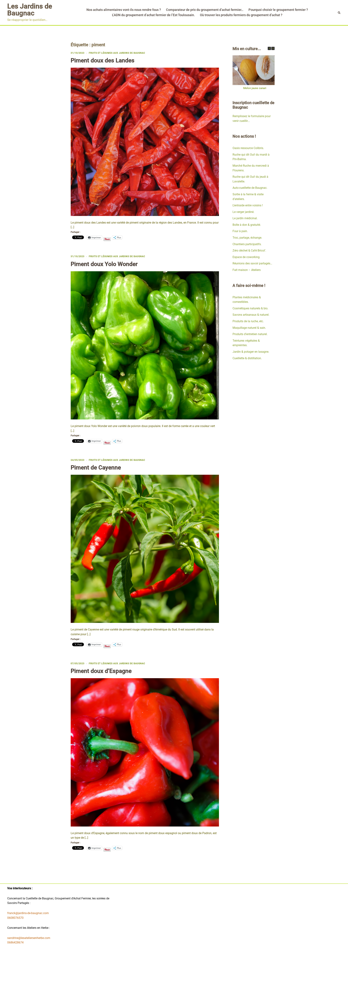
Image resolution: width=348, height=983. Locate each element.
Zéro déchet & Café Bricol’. (249, 250)
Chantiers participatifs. (247, 244)
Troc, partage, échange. (247, 237)
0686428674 (15, 942)
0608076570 (15, 918)
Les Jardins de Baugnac (29, 9)
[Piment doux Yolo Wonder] (145, 345)
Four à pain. (240, 231)
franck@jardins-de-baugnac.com (28, 913)
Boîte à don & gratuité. (247, 224)
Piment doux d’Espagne (101, 670)
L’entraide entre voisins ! (248, 205)
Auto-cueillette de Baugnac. (250, 187)
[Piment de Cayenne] (145, 548)
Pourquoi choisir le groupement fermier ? (278, 10)
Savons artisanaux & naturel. (251, 314)
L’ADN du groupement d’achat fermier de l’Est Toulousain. (153, 15)
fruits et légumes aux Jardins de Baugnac (117, 53)
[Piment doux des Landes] (145, 141)
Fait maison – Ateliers (247, 270)
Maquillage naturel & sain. (249, 327)
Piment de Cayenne (96, 467)
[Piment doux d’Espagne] (145, 752)
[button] (273, 48)
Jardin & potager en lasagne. (251, 351)
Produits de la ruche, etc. (248, 321)
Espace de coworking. (246, 257)
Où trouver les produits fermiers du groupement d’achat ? (241, 15)
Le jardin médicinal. (245, 218)
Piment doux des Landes (102, 60)
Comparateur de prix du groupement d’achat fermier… (204, 10)
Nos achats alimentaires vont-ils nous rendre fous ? (123, 10)
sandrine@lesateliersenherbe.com (28, 938)
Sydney (148, 977)
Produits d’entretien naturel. (250, 334)
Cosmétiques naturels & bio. (250, 308)
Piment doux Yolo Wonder (104, 264)
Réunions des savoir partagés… (252, 263)
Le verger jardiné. (243, 212)
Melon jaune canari (254, 88)
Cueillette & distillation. (247, 358)
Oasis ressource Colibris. (248, 148)
